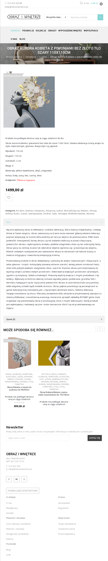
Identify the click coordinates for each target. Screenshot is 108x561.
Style (54, 213)
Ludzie (43, 56)
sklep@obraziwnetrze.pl (16, 6)
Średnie (47, 213)
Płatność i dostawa (15, 529)
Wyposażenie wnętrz (70, 30)
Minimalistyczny (72, 210)
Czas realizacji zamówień (18, 523)
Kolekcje (41, 30)
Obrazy (52, 30)
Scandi (24, 213)
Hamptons (40, 210)
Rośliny (8, 213)
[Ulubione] (9, 197)
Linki (8, 554)
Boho (8, 374)
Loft (41, 379)
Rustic (17, 213)
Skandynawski (35, 213)
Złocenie (90, 213)
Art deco (20, 210)
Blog (22, 39)
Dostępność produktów (17, 534)
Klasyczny (50, 210)
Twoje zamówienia (67, 523)
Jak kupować (64, 503)
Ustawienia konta (66, 529)
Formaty (62, 374)
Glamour (29, 210)
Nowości (15, 30)
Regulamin (63, 508)
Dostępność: (10, 180)
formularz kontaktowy (23, 490)
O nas (14, 39)
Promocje (28, 30)
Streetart (47, 387)
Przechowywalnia (66, 534)
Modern (84, 210)
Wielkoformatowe (76, 213)
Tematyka (30, 56)
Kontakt (10, 513)
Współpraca (91, 30)
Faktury (9, 539)
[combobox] (56, 17)
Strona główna (14, 56)
